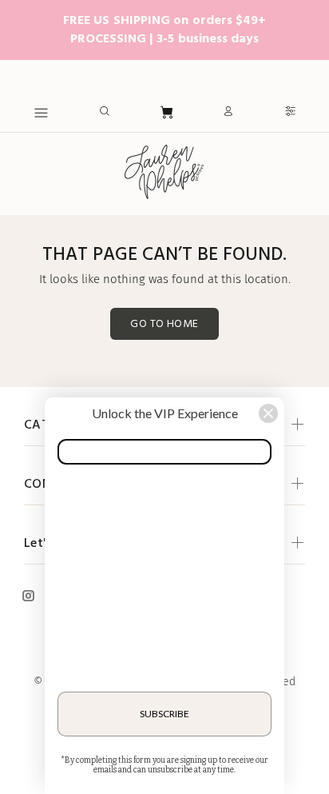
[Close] (268, 413)
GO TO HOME (164, 324)
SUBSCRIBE (164, 714)
